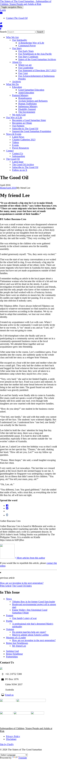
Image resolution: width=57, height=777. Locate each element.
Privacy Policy (13, 736)
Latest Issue (17, 161)
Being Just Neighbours (17, 643)
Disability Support (27, 109)
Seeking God (12, 651)
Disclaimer (11, 739)
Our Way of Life (14, 117)
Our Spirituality (19, 40)
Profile (9, 621)
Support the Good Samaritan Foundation (31, 131)
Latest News (18, 137)
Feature (9, 615)
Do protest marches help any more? (29, 632)
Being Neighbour (14, 654)
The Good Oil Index (22, 585)
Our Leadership (25, 67)
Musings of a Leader (16, 637)
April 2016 (11, 188)
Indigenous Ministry (28, 106)
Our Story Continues (28, 56)
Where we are (25, 65)
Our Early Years (26, 51)
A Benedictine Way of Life (31, 42)
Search (3, 31)
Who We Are (12, 37)
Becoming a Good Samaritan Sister (29, 120)
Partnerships (12, 656)
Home (3, 188)
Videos (15, 142)
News (9, 599)
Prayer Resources (20, 148)
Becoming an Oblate (22, 123)
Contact (17, 18)
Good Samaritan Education (31, 90)
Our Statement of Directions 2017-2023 (37, 70)
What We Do (12, 84)
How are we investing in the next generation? (21, 583)
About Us (17, 62)
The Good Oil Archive (23, 164)
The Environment (26, 112)
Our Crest (23, 73)
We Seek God (19, 114)
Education (17, 87)
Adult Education (26, 92)
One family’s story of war (24, 618)
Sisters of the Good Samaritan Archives (37, 59)
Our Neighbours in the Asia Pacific (35, 54)
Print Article (6, 585)
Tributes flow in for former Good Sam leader (33, 601)
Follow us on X (19, 170)
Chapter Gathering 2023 (23, 139)
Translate (22, 757)
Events (15, 145)
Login (3, 10)
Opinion (10, 629)
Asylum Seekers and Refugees (33, 101)
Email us (9, 695)
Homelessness (25, 98)
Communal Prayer (27, 45)
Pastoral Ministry (20, 95)
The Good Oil (13, 159)
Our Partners (18, 125)
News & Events (13, 134)
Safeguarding (18, 156)
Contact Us (17, 153)
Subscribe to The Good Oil (25, 128)
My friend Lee (19, 646)
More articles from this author (30, 558)
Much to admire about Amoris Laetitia (30, 634)
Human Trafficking (27, 103)
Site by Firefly (7, 744)
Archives (16, 81)
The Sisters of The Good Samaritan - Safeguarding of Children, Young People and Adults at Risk (25, 2)
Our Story (17, 48)
